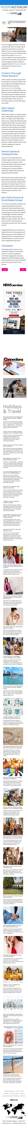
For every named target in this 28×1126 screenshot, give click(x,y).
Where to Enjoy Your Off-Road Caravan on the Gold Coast (13, 445)
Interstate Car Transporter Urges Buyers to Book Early (11, 487)
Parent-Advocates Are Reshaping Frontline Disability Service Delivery (12, 657)
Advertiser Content (9, 1091)
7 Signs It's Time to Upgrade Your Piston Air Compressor (11, 985)
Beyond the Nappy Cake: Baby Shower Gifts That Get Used (13, 627)
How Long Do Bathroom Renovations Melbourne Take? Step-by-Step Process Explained (13, 1015)
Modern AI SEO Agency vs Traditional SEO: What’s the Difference (12, 778)
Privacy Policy (15, 1093)
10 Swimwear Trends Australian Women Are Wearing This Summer (12, 1075)
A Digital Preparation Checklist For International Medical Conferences (11, 717)
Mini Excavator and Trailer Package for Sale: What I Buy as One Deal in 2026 (13, 837)
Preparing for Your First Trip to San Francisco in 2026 (12, 530)
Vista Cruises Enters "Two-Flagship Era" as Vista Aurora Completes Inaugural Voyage (13, 418)
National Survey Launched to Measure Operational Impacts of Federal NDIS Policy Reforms (12, 597)
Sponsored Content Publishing (11, 1096)
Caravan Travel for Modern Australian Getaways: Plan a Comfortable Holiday (12, 432)
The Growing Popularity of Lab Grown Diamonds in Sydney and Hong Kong (12, 747)
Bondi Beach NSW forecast (14, 354)
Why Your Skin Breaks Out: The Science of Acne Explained (13, 1045)
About (22, 1091)
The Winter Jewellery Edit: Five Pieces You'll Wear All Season (12, 955)
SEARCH (22, 1093)
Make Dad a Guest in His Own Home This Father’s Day (12, 867)
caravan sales (19, 64)
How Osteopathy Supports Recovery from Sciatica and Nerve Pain (12, 926)
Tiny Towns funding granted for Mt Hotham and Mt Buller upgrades (12, 472)
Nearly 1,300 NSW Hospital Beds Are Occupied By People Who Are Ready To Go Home (13, 566)
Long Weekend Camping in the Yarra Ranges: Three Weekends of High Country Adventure (12, 516)
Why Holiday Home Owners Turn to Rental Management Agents (12, 459)
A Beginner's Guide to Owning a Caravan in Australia (11, 502)
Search (17, 1091)
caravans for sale (9, 88)
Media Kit (22, 1096)
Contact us (7, 1093)
